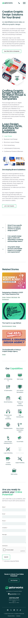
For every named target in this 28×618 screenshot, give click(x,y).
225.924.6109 (14, 598)
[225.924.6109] (19, 3)
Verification (5, 545)
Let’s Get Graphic (9, 206)
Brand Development (7, 326)
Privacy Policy (11, 615)
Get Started (14, 580)
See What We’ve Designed (11, 51)
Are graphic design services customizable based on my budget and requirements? (15, 249)
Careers (18, 615)
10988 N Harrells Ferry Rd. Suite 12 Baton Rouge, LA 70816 (14, 601)
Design (4, 297)
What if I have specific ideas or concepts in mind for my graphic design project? (15, 227)
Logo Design (8, 136)
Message (4, 534)
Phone (4, 520)
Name (4, 507)
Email (4, 513)
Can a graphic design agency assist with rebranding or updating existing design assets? (15, 238)
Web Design (14, 297)
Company (4, 527)
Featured (8, 297)
